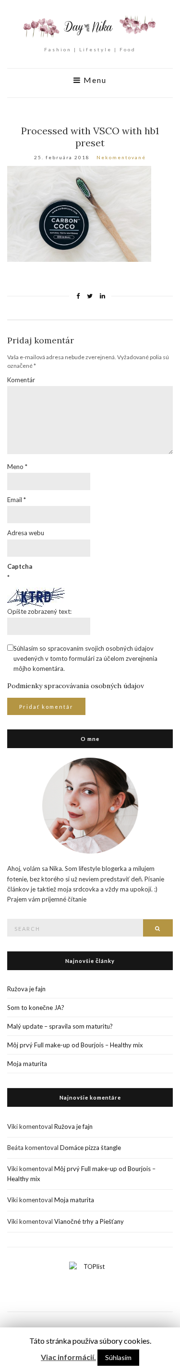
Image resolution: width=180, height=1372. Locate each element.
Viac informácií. (68, 1356)
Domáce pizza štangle (90, 1147)
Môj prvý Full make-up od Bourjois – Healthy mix (75, 1045)
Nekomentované (121, 157)
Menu (94, 80)
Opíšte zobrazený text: (39, 611)
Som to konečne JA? (35, 1007)
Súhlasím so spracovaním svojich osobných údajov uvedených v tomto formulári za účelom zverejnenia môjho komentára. (85, 658)
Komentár (21, 380)
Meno (17, 466)
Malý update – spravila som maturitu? (60, 1026)
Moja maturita (27, 1063)
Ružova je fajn (26, 989)
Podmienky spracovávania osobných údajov (75, 685)
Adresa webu (25, 533)
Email (16, 500)
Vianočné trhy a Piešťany (89, 1221)
